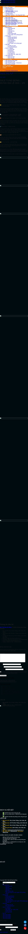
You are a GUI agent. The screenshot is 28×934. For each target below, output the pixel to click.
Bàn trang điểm (11, 40)
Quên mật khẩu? (4, 932)
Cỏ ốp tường (11, 51)
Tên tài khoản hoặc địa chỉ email (8, 923)
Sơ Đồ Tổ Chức (9, 10)
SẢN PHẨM (5, 26)
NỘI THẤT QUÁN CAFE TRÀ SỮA (13, 23)
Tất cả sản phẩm (7, 914)
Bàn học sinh (11, 56)
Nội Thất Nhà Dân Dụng (11, 60)
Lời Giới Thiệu (9, 7)
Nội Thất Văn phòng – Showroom (13, 62)
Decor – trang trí (9, 48)
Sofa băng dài (11, 28)
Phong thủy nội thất (10, 64)
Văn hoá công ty (9, 11)
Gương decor (11, 53)
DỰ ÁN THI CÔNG (7, 59)
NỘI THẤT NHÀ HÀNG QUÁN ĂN (13, 22)
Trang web (2, 669)
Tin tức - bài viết (9, 73)
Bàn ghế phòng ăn (12, 47)
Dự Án (4, 913)
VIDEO (4, 67)
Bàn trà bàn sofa (12, 33)
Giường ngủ (11, 39)
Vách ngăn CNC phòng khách (15, 34)
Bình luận (2, 653)
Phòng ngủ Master (12, 37)
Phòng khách (8, 27)
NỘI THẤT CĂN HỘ (7, 688)
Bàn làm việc (11, 58)
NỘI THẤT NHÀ (6, 686)
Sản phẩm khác (9, 55)
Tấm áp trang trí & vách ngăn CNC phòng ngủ (16, 901)
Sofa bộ (10, 29)
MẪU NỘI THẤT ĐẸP (8, 66)
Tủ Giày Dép (11, 49)
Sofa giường (11, 31)
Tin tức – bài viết (7, 65)
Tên (1, 664)
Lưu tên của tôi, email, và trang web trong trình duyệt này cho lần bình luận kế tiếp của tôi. (13, 672)
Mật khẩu (2, 927)
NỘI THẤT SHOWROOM (11, 21)
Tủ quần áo (11, 42)
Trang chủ (2, 73)
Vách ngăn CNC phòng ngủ (15, 43)
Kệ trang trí (10, 50)
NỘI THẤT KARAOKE (10, 24)
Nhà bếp (7, 44)
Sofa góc (10, 32)
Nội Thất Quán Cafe (10, 61)
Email (1, 666)
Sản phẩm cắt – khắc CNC (14, 54)
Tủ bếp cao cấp (12, 45)
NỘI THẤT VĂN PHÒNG (11, 20)
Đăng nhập (13, 929)
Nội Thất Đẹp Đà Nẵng (6, 627)
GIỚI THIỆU (6, 6)
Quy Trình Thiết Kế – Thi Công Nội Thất (15, 15)
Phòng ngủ (8, 35)
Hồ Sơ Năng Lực (9, 8)
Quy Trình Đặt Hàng (10, 12)
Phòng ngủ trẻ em (12, 38)
